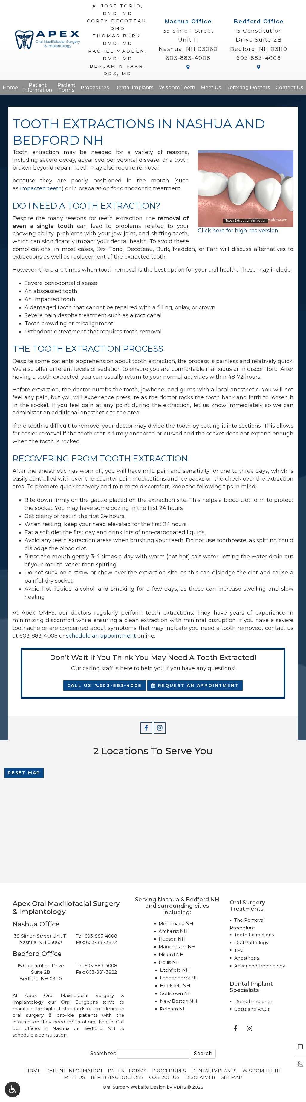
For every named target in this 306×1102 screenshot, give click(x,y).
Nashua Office (188, 21)
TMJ (239, 950)
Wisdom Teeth (177, 87)
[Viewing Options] (12, 1089)
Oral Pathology (251, 942)
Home (10, 87)
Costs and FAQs (252, 1009)
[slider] (245, 222)
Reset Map (24, 772)
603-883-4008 (188, 58)
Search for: (103, 1053)
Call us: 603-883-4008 (104, 685)
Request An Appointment (197, 685)
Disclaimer (200, 1077)
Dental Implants (134, 87)
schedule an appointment (101, 635)
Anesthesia (246, 958)
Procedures (95, 87)
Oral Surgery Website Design (134, 1087)
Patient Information (74, 1071)
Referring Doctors (248, 87)
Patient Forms (127, 1071)
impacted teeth (41, 188)
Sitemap (231, 1077)
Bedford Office (259, 21)
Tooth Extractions (254, 935)
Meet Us (211, 87)
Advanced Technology (259, 966)
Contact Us (289, 87)
